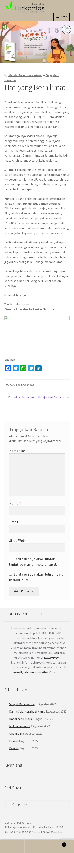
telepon (28, 672)
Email (15, 522)
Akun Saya (12, 846)
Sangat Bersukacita (22, 704)
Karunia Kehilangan (21, 397)
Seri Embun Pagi (25, 385)
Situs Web (17, 540)
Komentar (18, 450)
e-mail (17, 672)
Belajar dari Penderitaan (54, 399)
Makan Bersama (19, 726)
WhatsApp (48, 672)
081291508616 (50, 657)
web (56, 653)
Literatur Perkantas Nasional (25, 75)
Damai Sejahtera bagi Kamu (27, 711)
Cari (37, 846)
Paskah (14, 741)
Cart (57, 843)
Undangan (16, 733)
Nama (15, 503)
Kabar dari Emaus (20, 719)
